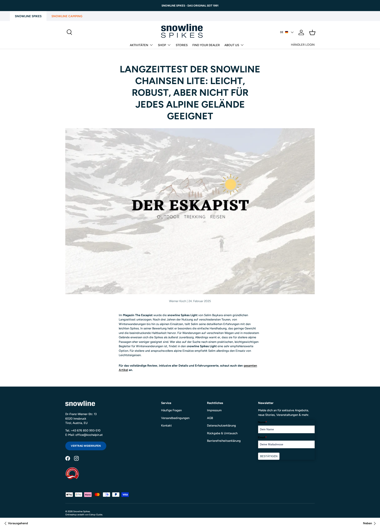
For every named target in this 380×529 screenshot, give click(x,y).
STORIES (182, 45)
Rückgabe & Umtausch (222, 433)
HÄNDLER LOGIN (303, 44)
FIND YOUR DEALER (206, 45)
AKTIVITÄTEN (139, 45)
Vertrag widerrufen (86, 445)
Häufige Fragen (171, 410)
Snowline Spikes (81, 511)
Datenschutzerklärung (221, 425)
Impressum (214, 410)
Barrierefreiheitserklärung (224, 441)
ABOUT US (231, 45)
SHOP (162, 45)
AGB (210, 418)
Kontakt (166, 425)
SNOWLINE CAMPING (66, 16)
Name (262, 422)
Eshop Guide (95, 514)
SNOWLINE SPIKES (28, 16)
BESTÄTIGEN (268, 456)
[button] (312, 32)
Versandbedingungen (175, 418)
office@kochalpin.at (89, 435)
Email (262, 437)
